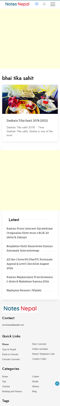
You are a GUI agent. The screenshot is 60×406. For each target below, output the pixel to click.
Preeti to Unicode (10, 354)
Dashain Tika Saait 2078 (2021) (27, 120)
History (35, 386)
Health (35, 381)
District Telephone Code (43, 354)
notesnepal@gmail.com (13, 324)
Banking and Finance (12, 391)
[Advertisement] (30, 39)
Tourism (6, 386)
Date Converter (39, 344)
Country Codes (39, 359)
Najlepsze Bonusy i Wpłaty (24, 290)
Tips (4, 381)
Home (5, 344)
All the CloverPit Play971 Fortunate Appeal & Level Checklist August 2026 (30, 263)
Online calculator (40, 349)
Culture (35, 376)
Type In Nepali (9, 349)
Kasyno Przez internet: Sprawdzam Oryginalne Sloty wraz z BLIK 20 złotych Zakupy (30, 232)
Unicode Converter (11, 359)
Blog (34, 391)
